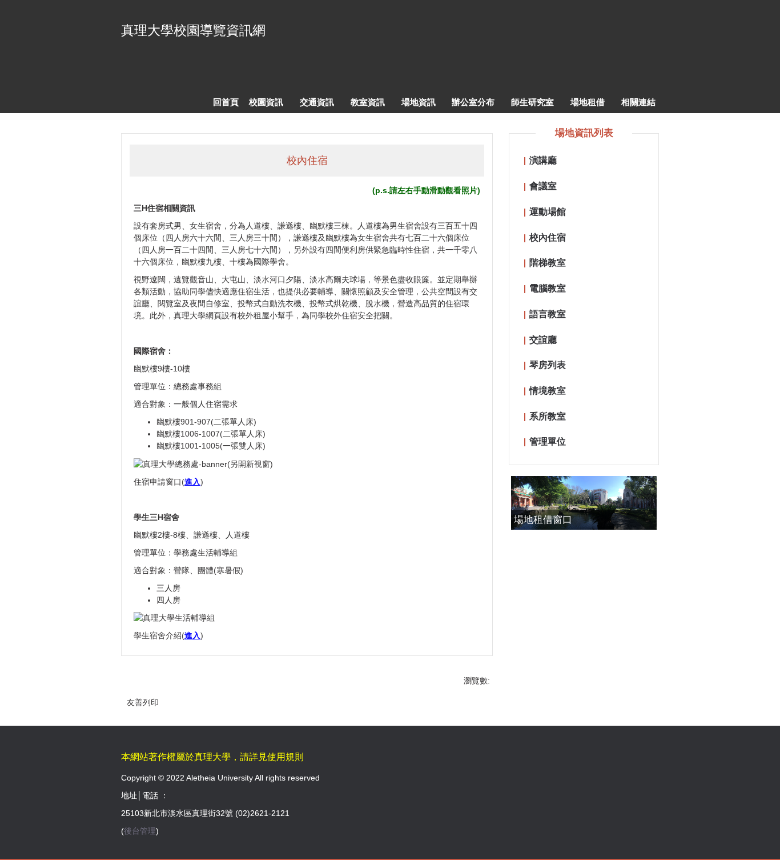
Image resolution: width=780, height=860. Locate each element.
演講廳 (543, 160)
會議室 (543, 186)
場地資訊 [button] (418, 102)
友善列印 (143, 702)
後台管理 (140, 830)
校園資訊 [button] (266, 102)
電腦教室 (547, 288)
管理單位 (547, 441)
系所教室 (547, 416)
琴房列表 (547, 364)
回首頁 (226, 102)
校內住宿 (547, 237)
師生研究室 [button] (532, 102)
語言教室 (547, 314)
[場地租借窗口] (584, 503)
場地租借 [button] (587, 102)
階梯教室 (547, 262)
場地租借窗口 (543, 519)
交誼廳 (543, 339)
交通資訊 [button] (317, 102)
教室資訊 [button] (368, 102)
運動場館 (547, 211)
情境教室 (547, 390)
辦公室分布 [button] (473, 102)
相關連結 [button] (638, 102)
